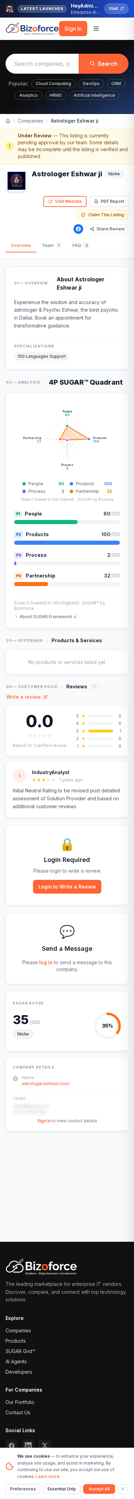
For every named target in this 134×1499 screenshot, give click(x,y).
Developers (18, 1372)
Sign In (73, 28)
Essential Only (61, 1488)
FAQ (80, 245)
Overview (21, 245)
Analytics (28, 95)
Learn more (47, 1476)
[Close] (122, 1489)
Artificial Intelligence (94, 95)
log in (46, 962)
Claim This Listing (106, 214)
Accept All (99, 1488)
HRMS (55, 95)
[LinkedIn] (28, 1445)
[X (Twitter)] (44, 1445)
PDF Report (112, 201)
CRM (116, 83)
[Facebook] (78, 229)
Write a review (23, 697)
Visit (113, 8)
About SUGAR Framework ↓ (48, 616)
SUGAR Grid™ (20, 1351)
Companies (30, 121)
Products (15, 1341)
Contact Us (17, 1412)
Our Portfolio (19, 1402)
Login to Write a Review (67, 886)
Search (108, 63)
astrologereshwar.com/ (45, 1083)
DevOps (91, 83)
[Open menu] (96, 28)
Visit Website (68, 201)
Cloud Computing (53, 83)
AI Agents (16, 1361)
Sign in (44, 1120)
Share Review (111, 228)
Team (50, 245)
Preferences (23, 1488)
